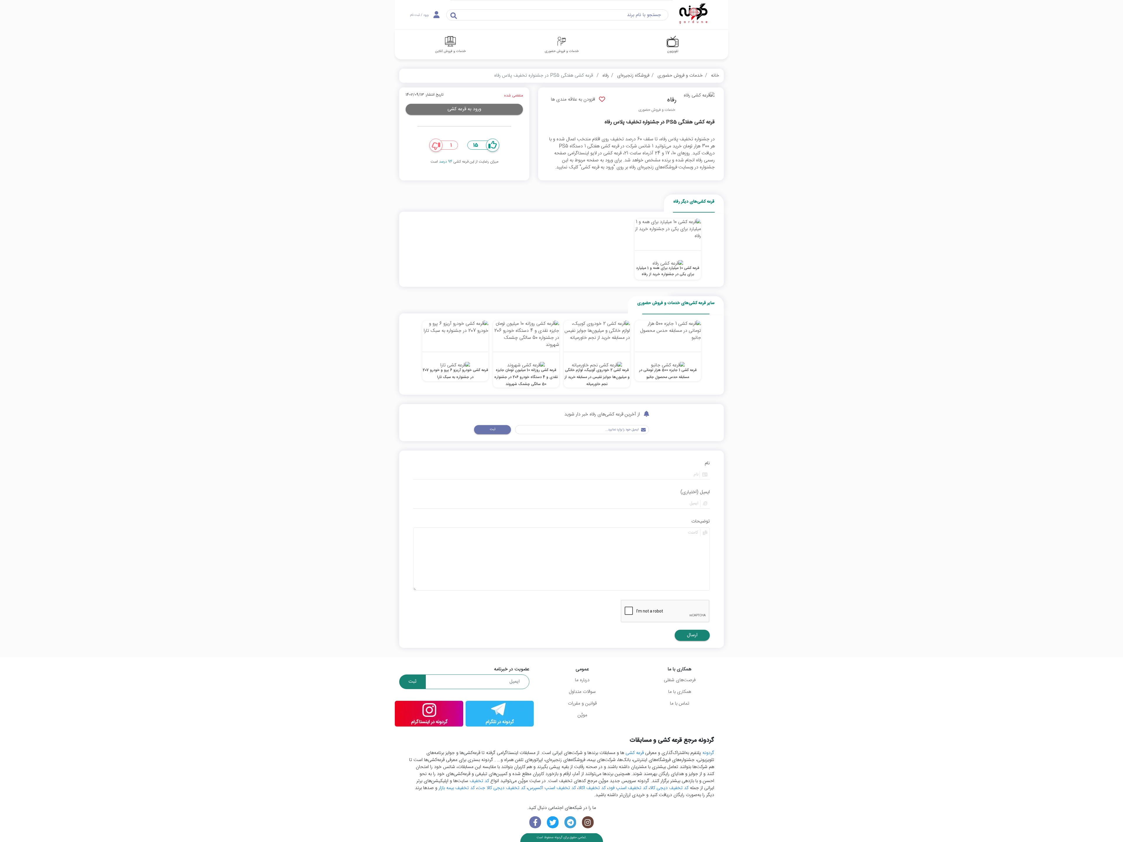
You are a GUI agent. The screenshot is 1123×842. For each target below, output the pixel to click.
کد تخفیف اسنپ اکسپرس (552, 788)
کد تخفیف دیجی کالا (669, 788)
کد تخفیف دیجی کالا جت (501, 788)
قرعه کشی (635, 753)
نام (707, 463)
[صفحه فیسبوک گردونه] (535, 822)
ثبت (492, 429)
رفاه (605, 76)
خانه (715, 76)
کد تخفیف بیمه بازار (457, 788)
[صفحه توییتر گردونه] (553, 822)
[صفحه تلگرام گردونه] (570, 822)
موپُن (582, 715)
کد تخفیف (479, 781)
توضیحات (700, 521)
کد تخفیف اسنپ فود (627, 788)
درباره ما (582, 680)
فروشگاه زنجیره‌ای (633, 76)
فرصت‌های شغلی (679, 680)
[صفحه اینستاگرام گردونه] (588, 822)
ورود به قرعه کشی (464, 109)
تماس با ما (679, 704)
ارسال (692, 635)
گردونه (708, 753)
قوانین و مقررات (582, 704)
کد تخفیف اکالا (592, 788)
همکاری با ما (679, 692)
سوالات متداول (582, 692)
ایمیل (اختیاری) (695, 492)
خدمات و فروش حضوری (680, 76)
